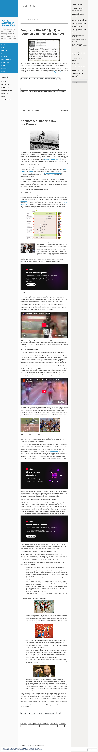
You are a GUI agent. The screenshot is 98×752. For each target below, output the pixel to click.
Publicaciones (5, 62)
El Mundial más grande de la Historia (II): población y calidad (79, 25)
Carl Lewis (45, 723)
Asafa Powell (24, 204)
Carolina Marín (34, 89)
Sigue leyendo (58, 72)
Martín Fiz (42, 726)
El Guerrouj (62, 723)
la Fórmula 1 (24, 171)
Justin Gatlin (24, 201)
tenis (65, 169)
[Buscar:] (79, 82)
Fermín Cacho (24, 726)
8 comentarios (64, 110)
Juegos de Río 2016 (61, 89)
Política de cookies (38, 749)
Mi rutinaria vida (6, 59)
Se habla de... (75, 63)
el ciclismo (30, 171)
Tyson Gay (64, 202)
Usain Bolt (63, 91)
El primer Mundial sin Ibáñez (79, 39)
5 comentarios (64, 19)
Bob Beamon (37, 723)
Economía (4, 56)
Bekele (30, 723)
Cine (2, 47)
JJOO (52, 89)
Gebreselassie (54, 451)
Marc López (24, 91)
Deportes (4, 50)
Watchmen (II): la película (78, 66)
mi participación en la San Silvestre (52, 173)
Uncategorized (5, 99)
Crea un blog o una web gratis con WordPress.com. (32, 745)
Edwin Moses (54, 723)
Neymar (41, 91)
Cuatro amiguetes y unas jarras (8, 23)
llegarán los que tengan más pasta (52, 159)
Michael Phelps (33, 91)
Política (3, 53)
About (3, 71)
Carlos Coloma (25, 89)
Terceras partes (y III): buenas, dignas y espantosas (77, 75)
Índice (3, 65)
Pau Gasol (48, 91)
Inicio (3, 44)
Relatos (4, 68)
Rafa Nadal (55, 91)
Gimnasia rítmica (45, 89)
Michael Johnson (52, 726)
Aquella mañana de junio (78, 35)
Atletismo (23, 723)
